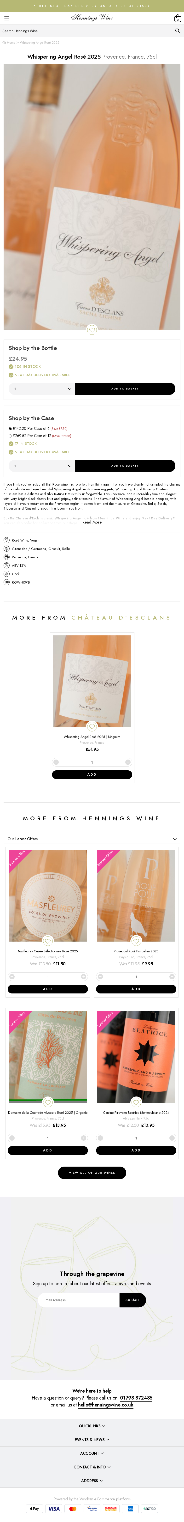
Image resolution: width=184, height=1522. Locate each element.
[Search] (177, 31)
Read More (92, 522)
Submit (133, 1299)
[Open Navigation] (7, 18)
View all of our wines (92, 1173)
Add (125, 388)
